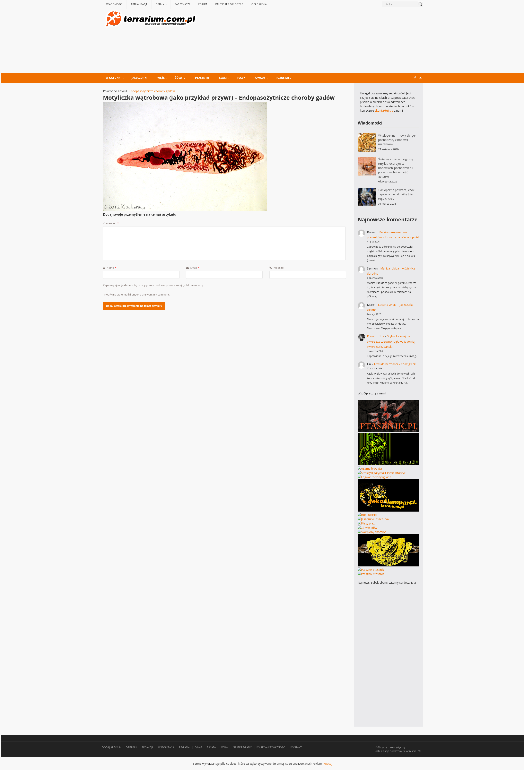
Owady (260, 78)
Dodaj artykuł (111, 747)
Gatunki (114, 78)
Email (194, 268)
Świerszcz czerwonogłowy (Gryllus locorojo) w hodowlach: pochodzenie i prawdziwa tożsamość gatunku (395, 167)
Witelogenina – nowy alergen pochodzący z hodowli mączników (397, 140)
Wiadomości (114, 4)
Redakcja (147, 747)
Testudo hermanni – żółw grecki (395, 364)
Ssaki (223, 78)
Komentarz (111, 223)
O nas (198, 747)
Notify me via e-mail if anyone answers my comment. (137, 294)
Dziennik (131, 747)
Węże (161, 78)
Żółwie (180, 78)
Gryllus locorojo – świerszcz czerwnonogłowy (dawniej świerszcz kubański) (391, 341)
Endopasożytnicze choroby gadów (152, 91)
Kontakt (296, 747)
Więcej (327, 763)
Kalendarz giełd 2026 (229, 4)
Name (111, 268)
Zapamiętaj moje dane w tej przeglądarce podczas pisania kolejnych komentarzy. (153, 285)
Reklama (184, 747)
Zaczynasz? (182, 4)
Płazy (241, 78)
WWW (224, 747)
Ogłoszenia (259, 4)
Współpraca (166, 747)
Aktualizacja (382, 751)
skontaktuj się (384, 110)
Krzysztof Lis (375, 336)
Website (278, 268)
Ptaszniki (202, 78)
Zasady (211, 747)
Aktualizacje (139, 4)
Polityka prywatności (271, 747)
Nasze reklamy (242, 747)
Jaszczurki (139, 78)
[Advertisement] (311, 41)
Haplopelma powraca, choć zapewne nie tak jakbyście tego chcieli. (396, 194)
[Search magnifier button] (420, 4)
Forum (202, 4)
